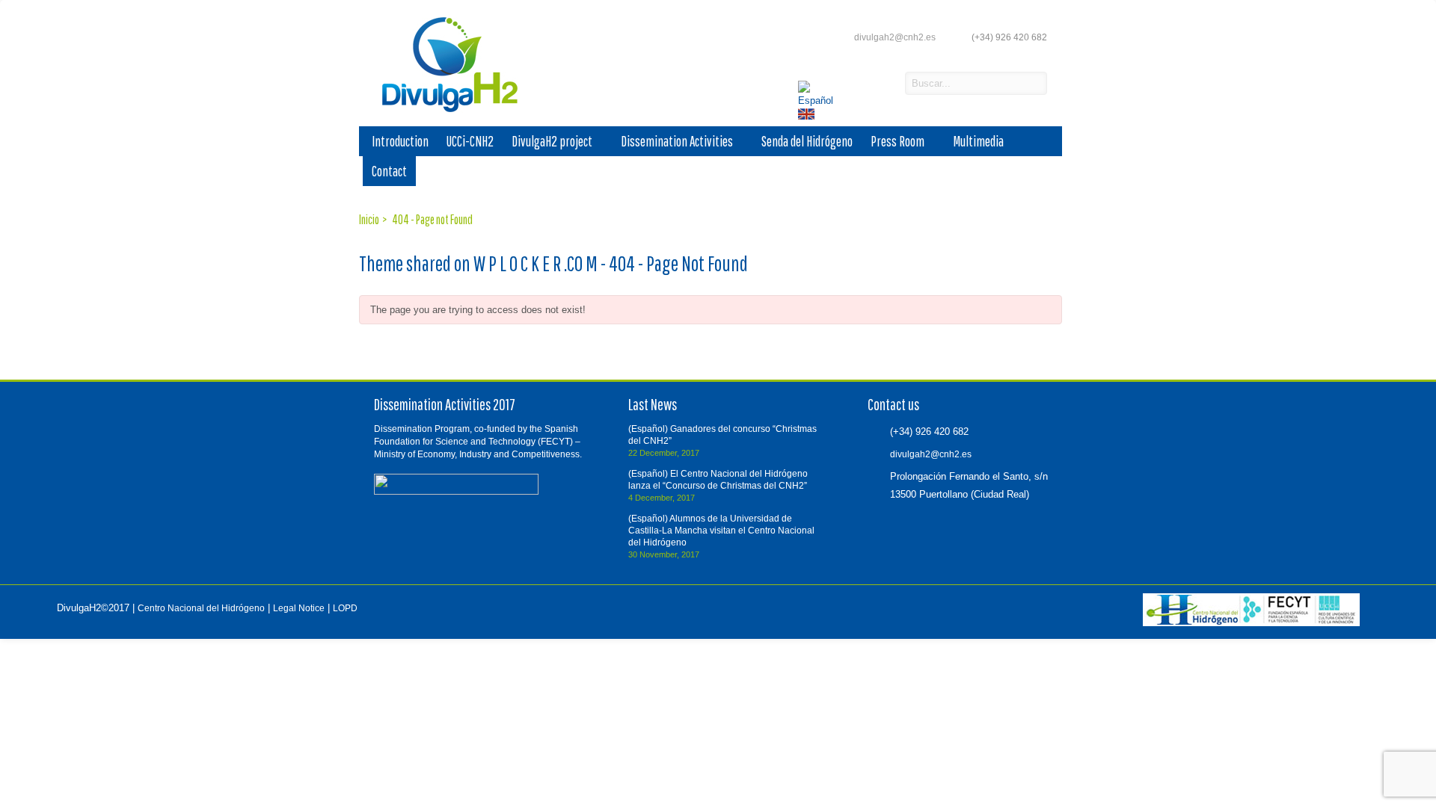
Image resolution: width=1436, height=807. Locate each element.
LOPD (345, 608)
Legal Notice (299, 608)
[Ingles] (807, 116)
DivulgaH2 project (552, 141)
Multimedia (978, 141)
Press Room (897, 141)
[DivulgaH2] (443, 111)
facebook (852, 84)
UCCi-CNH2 (470, 141)
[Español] (818, 100)
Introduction (400, 141)
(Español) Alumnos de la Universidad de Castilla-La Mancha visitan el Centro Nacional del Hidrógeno (721, 530)
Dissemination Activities (677, 141)
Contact (389, 171)
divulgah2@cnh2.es (895, 37)
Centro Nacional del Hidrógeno (201, 608)
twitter (877, 84)
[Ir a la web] (1251, 623)
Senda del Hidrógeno (807, 141)
